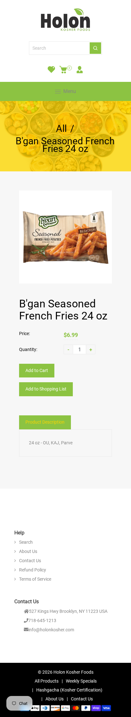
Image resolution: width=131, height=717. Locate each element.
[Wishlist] (51, 69)
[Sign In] (79, 69)
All (61, 129)
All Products (47, 681)
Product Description (45, 422)
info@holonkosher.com (51, 629)
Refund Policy (32, 569)
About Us (28, 551)
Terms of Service (35, 579)
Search (26, 542)
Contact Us (30, 560)
